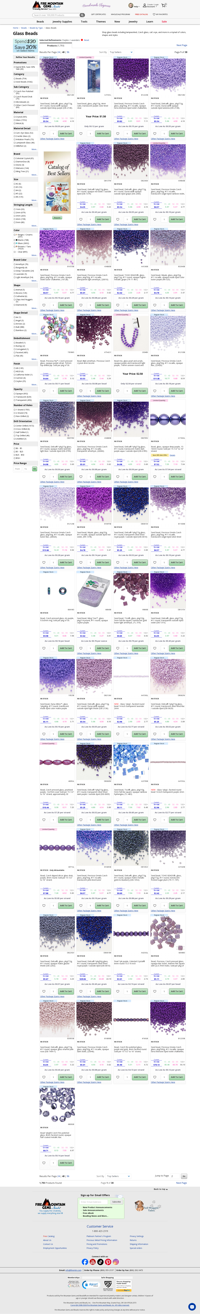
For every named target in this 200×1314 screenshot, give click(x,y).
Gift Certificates (98, 14)
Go (34, 468)
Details (172, 455)
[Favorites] (44, 133)
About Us (47, 1240)
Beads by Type (36, 28)
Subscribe (116, 1201)
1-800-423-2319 (100, 1231)
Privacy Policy (93, 1248)
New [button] (117, 21)
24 (58, 52)
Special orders (136, 1248)
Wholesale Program (120, 14)
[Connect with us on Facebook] (85, 1261)
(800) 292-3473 (136, 1270)
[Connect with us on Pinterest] (108, 1261)
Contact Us (48, 1244)
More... (35, 149)
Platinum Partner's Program (99, 1236)
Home (15, 28)
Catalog (48, 1236)
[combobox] (58, 15)
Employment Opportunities (55, 1248)
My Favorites (162, 14)
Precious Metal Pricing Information (102, 1240)
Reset (86, 40)
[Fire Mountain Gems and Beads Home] (47, 5)
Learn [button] (149, 21)
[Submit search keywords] (82, 15)
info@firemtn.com (73, 1270)
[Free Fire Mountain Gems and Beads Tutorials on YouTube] (93, 1261)
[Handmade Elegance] (97, 5)
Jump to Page (162, 1175)
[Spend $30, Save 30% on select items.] (25, 45)
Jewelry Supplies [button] (62, 21)
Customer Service (100, 1226)
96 (68, 52)
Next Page (182, 45)
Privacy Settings (137, 1236)
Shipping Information (139, 1244)
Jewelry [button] (133, 21)
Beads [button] (40, 21)
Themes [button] (101, 21)
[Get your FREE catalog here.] (57, 182)
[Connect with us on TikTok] (100, 1261)
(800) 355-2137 (107, 1270)
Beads (24, 28)
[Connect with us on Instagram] (116, 1261)
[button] (91, 1284)
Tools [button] (84, 21)
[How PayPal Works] (124, 1286)
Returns (133, 1240)
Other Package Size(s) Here (52, 138)
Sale (164, 21)
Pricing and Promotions (97, 1244)
